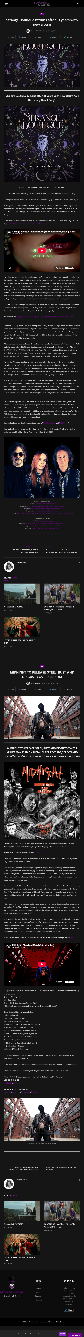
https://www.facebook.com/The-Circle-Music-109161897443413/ (45, 523)
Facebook (7, 1083)
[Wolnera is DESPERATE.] (22, 594)
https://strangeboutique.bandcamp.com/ (45, 511)
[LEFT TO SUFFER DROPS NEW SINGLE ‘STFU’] (22, 627)
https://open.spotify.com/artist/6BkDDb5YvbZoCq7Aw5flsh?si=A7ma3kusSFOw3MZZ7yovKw (44, 513)
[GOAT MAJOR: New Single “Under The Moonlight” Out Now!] (62, 594)
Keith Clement (37, 31)
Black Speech (60, 1322)
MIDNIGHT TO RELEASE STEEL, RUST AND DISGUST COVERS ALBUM (24, 551)
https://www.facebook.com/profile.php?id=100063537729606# (45, 506)
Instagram (17, 1083)
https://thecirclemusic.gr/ (45, 521)
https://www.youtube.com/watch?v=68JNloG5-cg (27, 223)
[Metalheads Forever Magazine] (42, 3)
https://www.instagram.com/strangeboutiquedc (45, 508)
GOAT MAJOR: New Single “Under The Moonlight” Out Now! (59, 608)
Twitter (35, 1092)
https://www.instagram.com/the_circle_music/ (45, 526)
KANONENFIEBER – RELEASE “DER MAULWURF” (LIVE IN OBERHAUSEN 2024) (23, 1168)
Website (7, 1092)
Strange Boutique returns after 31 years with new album (61, 1168)
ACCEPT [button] (62, 1334)
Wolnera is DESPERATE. (13, 607)
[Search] (78, 3)
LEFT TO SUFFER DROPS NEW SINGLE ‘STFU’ (19, 641)
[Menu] (6, 3)
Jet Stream (64, 423)
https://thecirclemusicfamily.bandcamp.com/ (45, 528)
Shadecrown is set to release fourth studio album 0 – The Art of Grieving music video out (62, 551)
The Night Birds (49, 423)
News (42, 14)
